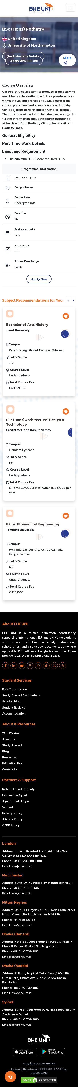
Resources (9, 757)
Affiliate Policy (12, 819)
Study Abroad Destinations (21, 695)
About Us (8, 739)
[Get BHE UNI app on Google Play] (53, 1051)
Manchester (12, 875)
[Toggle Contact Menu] (10, 1076)
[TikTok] (46, 665)
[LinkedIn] (13, 665)
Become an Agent (14, 795)
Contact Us (9, 769)
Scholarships (11, 701)
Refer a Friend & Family (18, 789)
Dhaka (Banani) (15, 934)
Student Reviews (13, 707)
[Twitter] (54, 665)
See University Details (23, 56)
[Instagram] (30, 665)
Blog (5, 751)
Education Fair (12, 763)
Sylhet (7, 1002)
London (9, 843)
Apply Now (39, 279)
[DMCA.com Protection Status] (39, 1080)
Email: (17, 866)
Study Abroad (12, 745)
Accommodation (14, 713)
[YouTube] (22, 665)
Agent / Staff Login (15, 801)
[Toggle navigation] (70, 8)
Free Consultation (14, 689)
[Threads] (62, 665)
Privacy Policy (12, 813)
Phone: (22, 861)
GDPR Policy (11, 825)
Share (67, 57)
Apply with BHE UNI (24, 60)
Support (7, 807)
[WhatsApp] (38, 665)
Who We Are (10, 733)
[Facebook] (5, 665)
